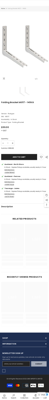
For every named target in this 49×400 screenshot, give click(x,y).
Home (3, 8)
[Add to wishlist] (41, 157)
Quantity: (4, 139)
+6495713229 (9, 185)
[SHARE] (46, 157)
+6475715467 (9, 197)
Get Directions (9, 170)
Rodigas (11, 114)
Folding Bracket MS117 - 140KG (17, 102)
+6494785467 (9, 172)
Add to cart (19, 157)
